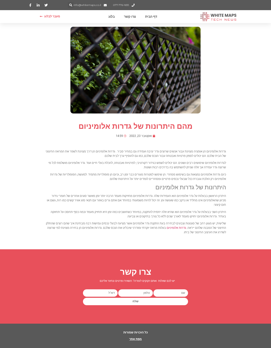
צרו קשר (130, 17)
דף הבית (151, 17)
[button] (71, 5)
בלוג (111, 17)
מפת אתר (135, 339)
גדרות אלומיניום (176, 228)
